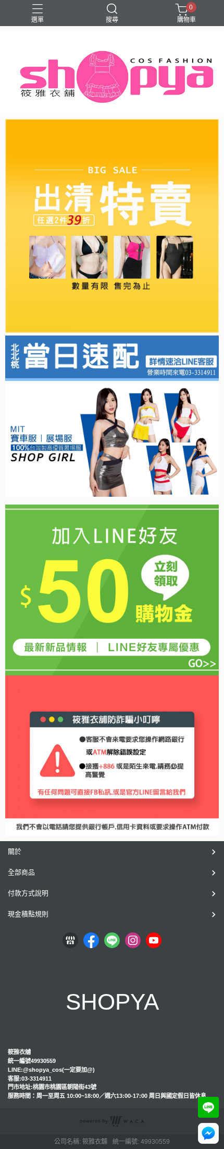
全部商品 (21, 872)
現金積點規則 (28, 914)
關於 (14, 851)
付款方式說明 (28, 893)
